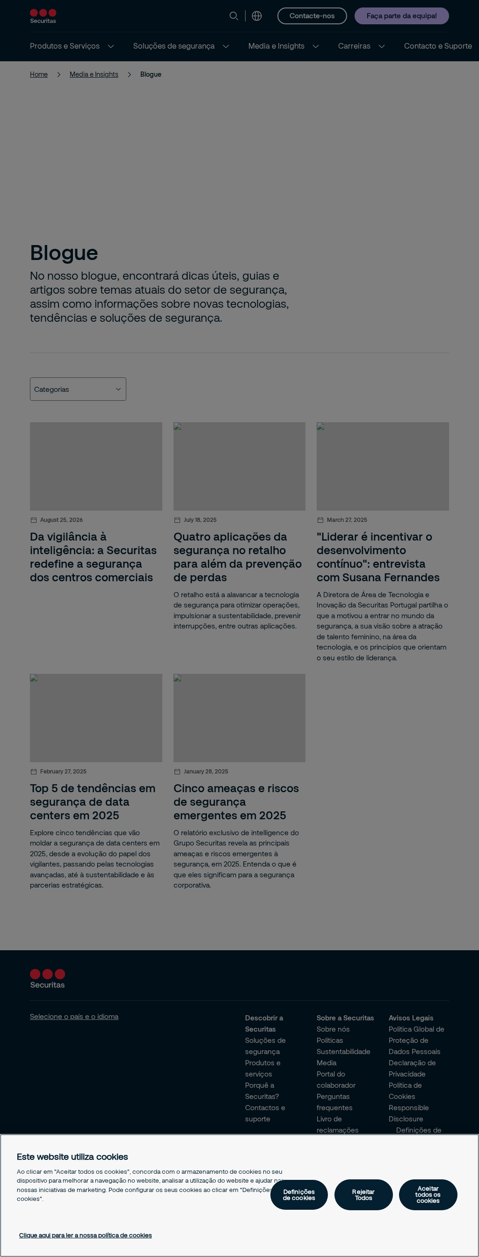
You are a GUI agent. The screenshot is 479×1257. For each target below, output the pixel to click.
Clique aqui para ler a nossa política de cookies (85, 1235)
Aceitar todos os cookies (428, 1194)
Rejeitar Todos (363, 1194)
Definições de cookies (299, 1194)
